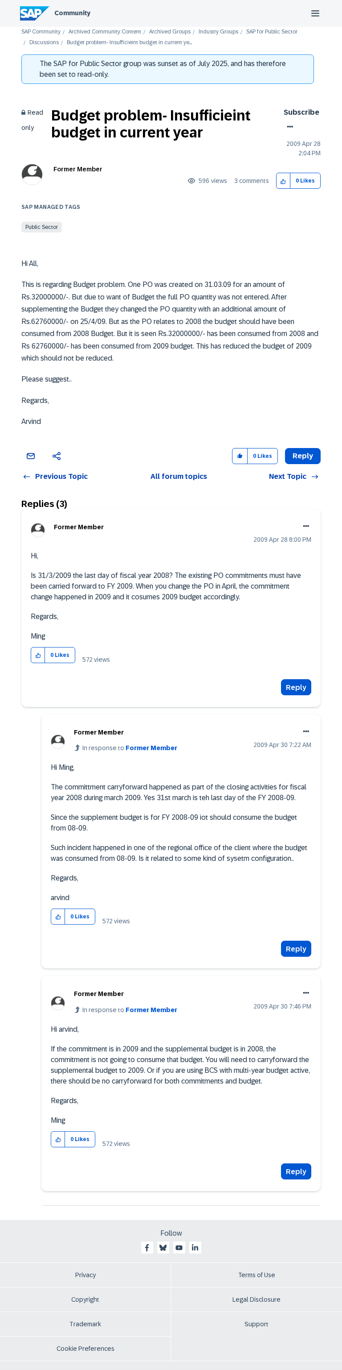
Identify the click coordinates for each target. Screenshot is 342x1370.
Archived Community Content (105, 32)
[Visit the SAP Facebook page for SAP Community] (147, 1247)
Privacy (85, 1275)
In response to (129, 747)
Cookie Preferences (85, 1348)
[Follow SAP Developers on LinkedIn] (195, 1247)
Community (72, 13)
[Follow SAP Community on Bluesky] (163, 1247)
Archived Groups (170, 32)
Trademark (85, 1324)
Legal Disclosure (256, 1299)
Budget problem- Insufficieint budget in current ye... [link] (129, 43)
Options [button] (288, 126)
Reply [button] (303, 456)
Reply (296, 687)
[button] (283, 181)
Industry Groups (218, 32)
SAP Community (41, 32)
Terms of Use (256, 1275)
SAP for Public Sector (271, 32)
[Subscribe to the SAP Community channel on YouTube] (179, 1247)
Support (256, 1324)
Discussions (44, 43)
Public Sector (41, 227)
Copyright (85, 1299)
